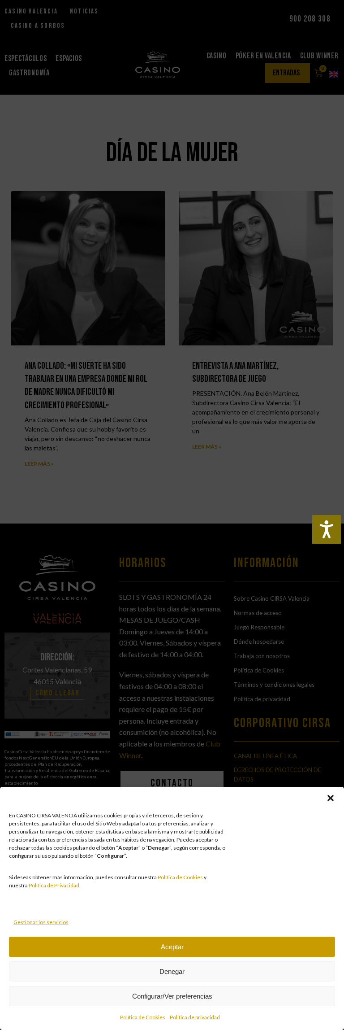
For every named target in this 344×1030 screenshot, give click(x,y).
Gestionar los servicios (41, 922)
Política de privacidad (195, 1017)
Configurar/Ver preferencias (172, 996)
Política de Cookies (180, 877)
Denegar (172, 971)
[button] (330, 798)
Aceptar (172, 947)
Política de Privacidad (54, 885)
